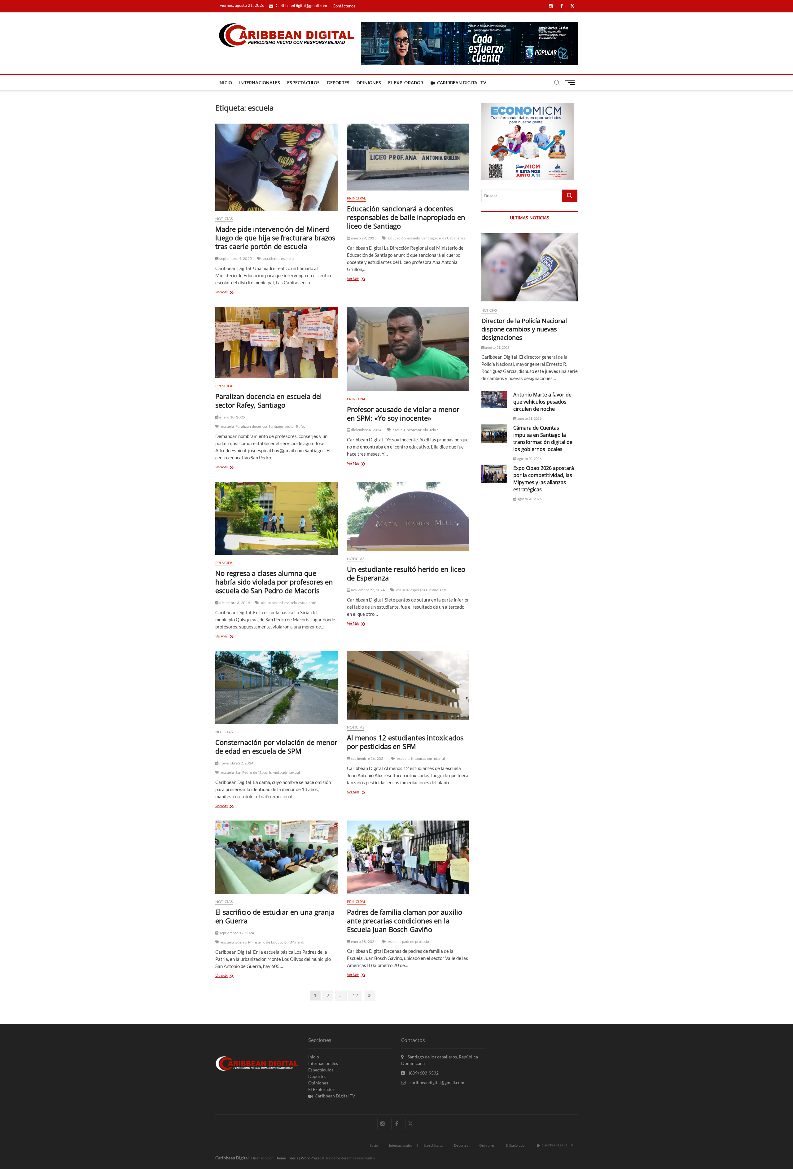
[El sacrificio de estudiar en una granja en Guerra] (276, 857)
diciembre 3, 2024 (234, 602)
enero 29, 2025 (363, 238)
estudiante (307, 602)
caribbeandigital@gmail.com (436, 1082)
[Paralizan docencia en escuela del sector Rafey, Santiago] (276, 342)
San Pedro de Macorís (253, 772)
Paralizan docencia (251, 426)
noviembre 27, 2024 (367, 590)
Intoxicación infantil (428, 758)
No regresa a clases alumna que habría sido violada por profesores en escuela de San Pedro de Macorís (274, 581)
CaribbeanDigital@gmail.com (301, 5)
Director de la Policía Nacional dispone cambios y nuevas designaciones (524, 329)
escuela (287, 258)
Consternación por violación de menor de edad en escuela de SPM (276, 746)
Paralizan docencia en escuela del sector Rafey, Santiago (268, 400)
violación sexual (286, 772)
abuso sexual (272, 602)
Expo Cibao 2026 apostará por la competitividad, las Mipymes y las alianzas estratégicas (543, 479)
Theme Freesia (286, 1158)
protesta (422, 941)
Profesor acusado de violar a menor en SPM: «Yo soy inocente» (403, 414)
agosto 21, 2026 (496, 347)
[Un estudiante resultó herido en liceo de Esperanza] (408, 516)
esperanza (419, 590)
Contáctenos (344, 5)
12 (357, 995)
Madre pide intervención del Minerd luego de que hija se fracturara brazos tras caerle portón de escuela (275, 237)
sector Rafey (295, 426)
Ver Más (230, 292)
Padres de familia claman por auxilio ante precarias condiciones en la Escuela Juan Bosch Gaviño (404, 920)
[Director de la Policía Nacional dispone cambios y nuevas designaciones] (529, 267)
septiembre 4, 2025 (235, 258)
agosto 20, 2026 (529, 459)
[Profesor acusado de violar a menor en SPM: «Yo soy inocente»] (408, 349)
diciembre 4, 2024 (366, 429)
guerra (241, 942)
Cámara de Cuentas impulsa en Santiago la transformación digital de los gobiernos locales (542, 438)
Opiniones (369, 82)
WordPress (310, 1158)
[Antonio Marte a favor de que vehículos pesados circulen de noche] (494, 399)
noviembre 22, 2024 (236, 763)
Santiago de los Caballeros (443, 238)
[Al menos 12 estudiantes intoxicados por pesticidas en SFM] (408, 685)
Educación (397, 238)
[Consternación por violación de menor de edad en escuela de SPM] (276, 687)
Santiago (276, 426)
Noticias (224, 218)
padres (408, 941)
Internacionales (259, 82)
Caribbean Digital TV (461, 82)
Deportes (338, 82)
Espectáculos (303, 82)
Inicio (225, 82)
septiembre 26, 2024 (368, 758)
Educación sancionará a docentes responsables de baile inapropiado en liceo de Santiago (406, 217)
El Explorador (405, 82)
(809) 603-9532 (423, 1072)
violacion (431, 429)
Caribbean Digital (232, 1157)
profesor (414, 429)
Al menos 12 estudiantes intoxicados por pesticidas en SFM (405, 742)
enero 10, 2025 (232, 417)
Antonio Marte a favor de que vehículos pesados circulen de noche (542, 401)
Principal (356, 198)
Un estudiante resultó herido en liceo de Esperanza (406, 573)
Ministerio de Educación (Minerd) (276, 942)
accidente (271, 258)
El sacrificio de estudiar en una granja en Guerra (275, 916)
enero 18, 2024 (363, 941)
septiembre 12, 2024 (236, 932)
